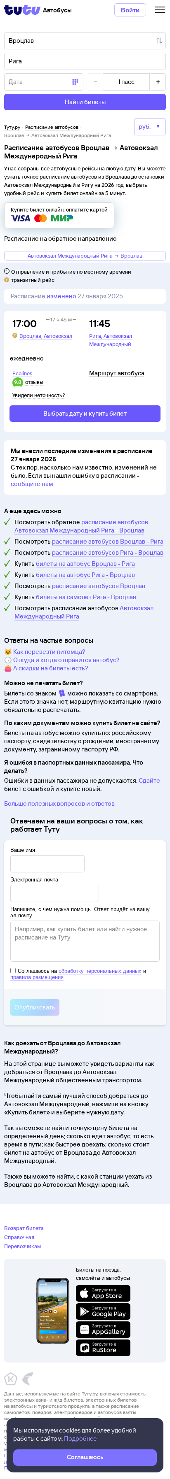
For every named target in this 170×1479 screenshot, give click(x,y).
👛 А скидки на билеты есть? (46, 668)
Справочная (19, 1237)
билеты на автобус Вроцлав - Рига (85, 563)
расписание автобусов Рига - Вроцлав (107, 552)
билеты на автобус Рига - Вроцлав (85, 575)
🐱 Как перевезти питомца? (44, 652)
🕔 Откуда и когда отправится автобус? (62, 660)
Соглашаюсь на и (78, 974)
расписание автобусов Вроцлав (98, 586)
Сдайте (149, 780)
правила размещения (37, 977)
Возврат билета (24, 1228)
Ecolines (22, 373)
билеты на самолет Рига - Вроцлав (86, 597)
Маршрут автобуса (116, 373)
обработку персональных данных (100, 971)
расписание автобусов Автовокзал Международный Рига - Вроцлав (81, 526)
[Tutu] (22, 10)
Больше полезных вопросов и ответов (59, 803)
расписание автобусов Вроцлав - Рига (107, 541)
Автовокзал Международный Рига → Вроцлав (85, 255)
